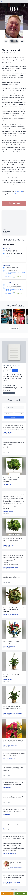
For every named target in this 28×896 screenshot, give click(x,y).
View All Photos (14, 328)
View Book (7, 370)
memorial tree (19, 191)
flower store (18, 194)
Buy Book (15, 370)
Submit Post (14, 417)
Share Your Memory (9, 393)
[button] (14, 466)
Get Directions (8, 259)
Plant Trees (19, 259)
